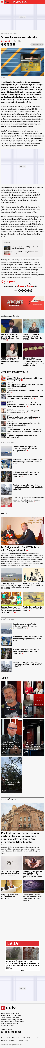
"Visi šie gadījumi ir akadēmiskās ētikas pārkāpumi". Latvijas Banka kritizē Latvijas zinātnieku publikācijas (24, 404)
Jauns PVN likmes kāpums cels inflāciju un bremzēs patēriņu (24, 379)
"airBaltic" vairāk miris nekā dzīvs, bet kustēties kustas (33, 609)
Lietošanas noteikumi (32, 1038)
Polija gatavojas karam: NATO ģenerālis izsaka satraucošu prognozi (25, 247)
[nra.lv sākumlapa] (7, 2)
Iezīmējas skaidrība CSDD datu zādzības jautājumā (20, 549)
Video (5, 678)
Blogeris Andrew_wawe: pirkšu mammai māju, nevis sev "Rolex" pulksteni (23, 418)
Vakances (20, 1040)
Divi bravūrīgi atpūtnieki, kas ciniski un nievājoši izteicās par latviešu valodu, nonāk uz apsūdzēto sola (33, 361)
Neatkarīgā (8, 33)
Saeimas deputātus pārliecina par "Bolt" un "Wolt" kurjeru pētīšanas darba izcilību (11, 609)
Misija (13, 1038)
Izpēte (15, 33)
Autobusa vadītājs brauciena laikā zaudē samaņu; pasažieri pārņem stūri (27, 461)
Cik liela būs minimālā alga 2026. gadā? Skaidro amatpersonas (23, 412)
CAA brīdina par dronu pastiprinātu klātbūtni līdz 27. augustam (10, 873)
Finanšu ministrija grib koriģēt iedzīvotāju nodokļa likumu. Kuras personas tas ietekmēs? (32, 874)
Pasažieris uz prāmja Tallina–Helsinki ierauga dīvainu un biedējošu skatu (26, 449)
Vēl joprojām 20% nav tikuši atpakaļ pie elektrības (9, 896)
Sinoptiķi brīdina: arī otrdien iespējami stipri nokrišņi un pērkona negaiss (32, 897)
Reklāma (9, 1038)
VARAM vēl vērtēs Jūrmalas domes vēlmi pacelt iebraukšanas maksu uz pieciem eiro (24, 430)
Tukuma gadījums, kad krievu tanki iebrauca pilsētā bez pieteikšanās (25, 385)
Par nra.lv (3, 1038)
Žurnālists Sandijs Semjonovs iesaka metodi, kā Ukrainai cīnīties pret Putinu (25, 397)
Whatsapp (30, 286)
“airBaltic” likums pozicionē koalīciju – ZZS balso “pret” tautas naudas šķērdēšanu (11, 586)
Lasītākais (7, 442)
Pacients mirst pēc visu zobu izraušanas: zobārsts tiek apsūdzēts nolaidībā (28, 487)
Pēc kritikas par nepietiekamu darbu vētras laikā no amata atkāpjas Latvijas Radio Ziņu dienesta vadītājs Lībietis (20, 837)
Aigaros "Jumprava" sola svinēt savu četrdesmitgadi (22, 436)
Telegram (21, 286)
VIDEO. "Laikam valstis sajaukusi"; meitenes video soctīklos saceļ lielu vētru (11, 360)
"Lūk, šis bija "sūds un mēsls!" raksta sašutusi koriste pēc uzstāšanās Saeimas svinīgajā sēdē (25, 252)
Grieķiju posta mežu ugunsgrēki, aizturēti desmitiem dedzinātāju (23, 424)
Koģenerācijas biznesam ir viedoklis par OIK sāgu (25, 391)
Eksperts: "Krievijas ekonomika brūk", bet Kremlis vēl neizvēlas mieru (10, 337)
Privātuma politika (21, 1038)
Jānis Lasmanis (5, 41)
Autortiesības (4, 1040)
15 (22, 476)
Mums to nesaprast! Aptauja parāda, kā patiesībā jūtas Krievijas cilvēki (32, 337)
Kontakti (26, 1040)
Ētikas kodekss (13, 1040)
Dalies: (15, 290)
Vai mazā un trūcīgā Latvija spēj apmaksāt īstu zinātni (33, 585)
